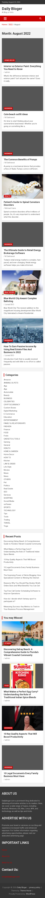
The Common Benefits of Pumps (20, 159)
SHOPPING (8, 498)
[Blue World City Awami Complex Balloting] (22, 282)
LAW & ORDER (9, 464)
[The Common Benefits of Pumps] (22, 143)
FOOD (6, 433)
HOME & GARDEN (11, 451)
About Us (6, 856)
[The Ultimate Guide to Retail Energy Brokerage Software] (22, 234)
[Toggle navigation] (5, 18)
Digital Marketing (10, 411)
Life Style (7, 467)
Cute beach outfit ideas (16, 114)
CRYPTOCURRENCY (12, 404)
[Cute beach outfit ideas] (22, 98)
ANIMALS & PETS (11, 383)
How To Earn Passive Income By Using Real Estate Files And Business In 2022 (20, 349)
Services (7, 495)
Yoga (6, 526)
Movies (7, 470)
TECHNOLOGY (10, 510)
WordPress (30, 894)
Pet (5, 482)
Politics (7, 485)
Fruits (6, 436)
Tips (5, 513)
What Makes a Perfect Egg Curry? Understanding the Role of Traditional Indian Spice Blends (22, 551)
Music (6, 473)
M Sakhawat (10, 117)
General (7, 445)
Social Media (9, 501)
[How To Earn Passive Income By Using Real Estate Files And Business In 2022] (22, 330)
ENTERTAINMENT (11, 420)
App (5, 386)
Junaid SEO (9, 304)
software (7, 504)
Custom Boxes (10, 408)
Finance (7, 429)
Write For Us (7, 863)
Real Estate (9, 292)
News (6, 476)
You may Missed (13, 617)
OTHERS (7, 479)
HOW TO (7, 457)
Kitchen (7, 461)
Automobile (8, 392)
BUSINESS (8, 108)
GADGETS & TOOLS (12, 439)
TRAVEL (7, 523)
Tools (6, 517)
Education (8, 417)
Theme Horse (25, 891)
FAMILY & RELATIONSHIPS (15, 423)
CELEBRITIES (9, 401)
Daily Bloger (12, 8)
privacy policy (34, 887)
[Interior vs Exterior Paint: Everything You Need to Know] (22, 50)
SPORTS (7, 507)
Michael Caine (10, 208)
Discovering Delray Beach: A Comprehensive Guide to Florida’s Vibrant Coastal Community (21, 652)
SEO (5, 492)
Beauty (6, 395)
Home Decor (9, 60)
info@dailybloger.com (11, 877)
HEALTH (7, 196)
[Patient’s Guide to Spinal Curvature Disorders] (22, 186)
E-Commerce (9, 414)
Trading (7, 520)
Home (4, 850)
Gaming (7, 442)
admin (7, 72)
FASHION (7, 426)
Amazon (7, 380)
